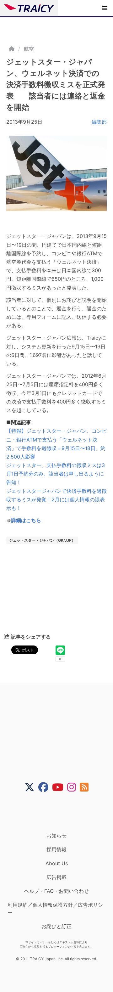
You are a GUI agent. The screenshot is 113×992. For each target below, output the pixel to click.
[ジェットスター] (56, 173)
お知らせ (56, 835)
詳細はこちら (26, 520)
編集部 (99, 122)
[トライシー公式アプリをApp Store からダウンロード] (60, 812)
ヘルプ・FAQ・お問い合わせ (56, 891)
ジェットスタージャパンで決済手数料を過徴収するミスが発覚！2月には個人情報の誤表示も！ (56, 499)
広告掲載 (56, 877)
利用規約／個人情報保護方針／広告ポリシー (55, 909)
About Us (57, 863)
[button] (105, 8)
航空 (29, 49)
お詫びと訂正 (56, 926)
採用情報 (56, 849)
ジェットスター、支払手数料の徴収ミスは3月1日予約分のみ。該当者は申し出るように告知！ (55, 473)
